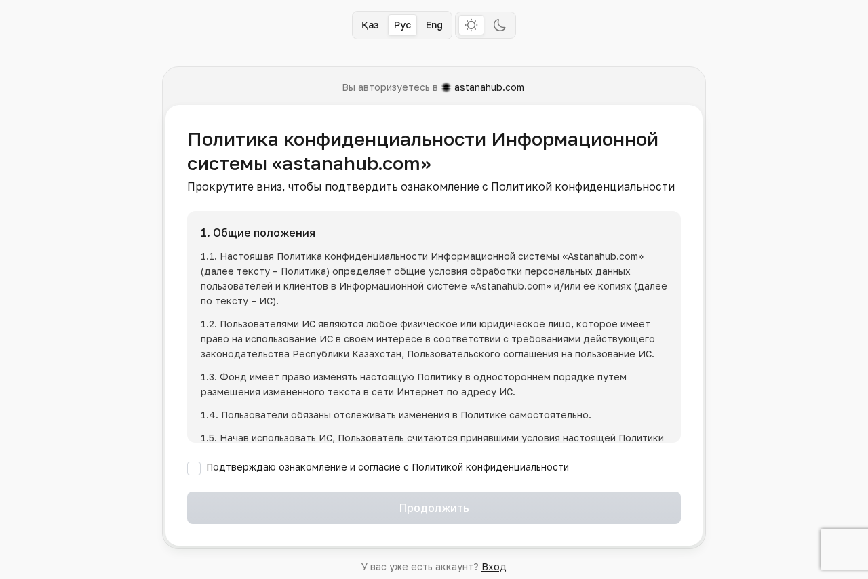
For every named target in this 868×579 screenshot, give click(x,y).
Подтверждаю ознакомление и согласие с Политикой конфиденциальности (387, 467)
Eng (434, 25)
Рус (402, 25)
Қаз (370, 25)
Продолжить (434, 508)
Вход (494, 566)
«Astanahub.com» (603, 256)
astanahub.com (489, 87)
